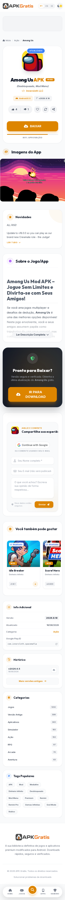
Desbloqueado (36, 791)
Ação (16, 40)
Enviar (42, 504)
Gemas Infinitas (32, 805)
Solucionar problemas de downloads (33, 877)
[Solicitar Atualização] (45, 109)
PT (41, 6)
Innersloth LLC (34, 90)
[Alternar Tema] (59, 6)
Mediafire (34, 784)
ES (52, 6)
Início (8, 40)
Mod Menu (13, 798)
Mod (21, 784)
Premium (29, 798)
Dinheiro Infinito (16, 791)
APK (10, 784)
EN (47, 6)
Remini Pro (13, 805)
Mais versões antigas (31, 681)
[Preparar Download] (54, 670)
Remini (43, 798)
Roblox (12, 811)
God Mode (51, 805)
